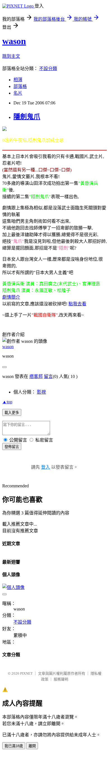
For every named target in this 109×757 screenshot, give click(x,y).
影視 (41, 392)
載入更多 (11, 413)
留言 (48, 376)
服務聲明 (61, 679)
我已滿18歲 (13, 746)
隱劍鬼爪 (26, 116)
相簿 (17, 79)
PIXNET (26, 673)
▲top (7, 401)
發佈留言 (11, 447)
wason (14, 41)
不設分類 (48, 68)
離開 (32, 746)
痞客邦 (36, 376)
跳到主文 (11, 56)
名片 (17, 93)
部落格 (20, 86)
